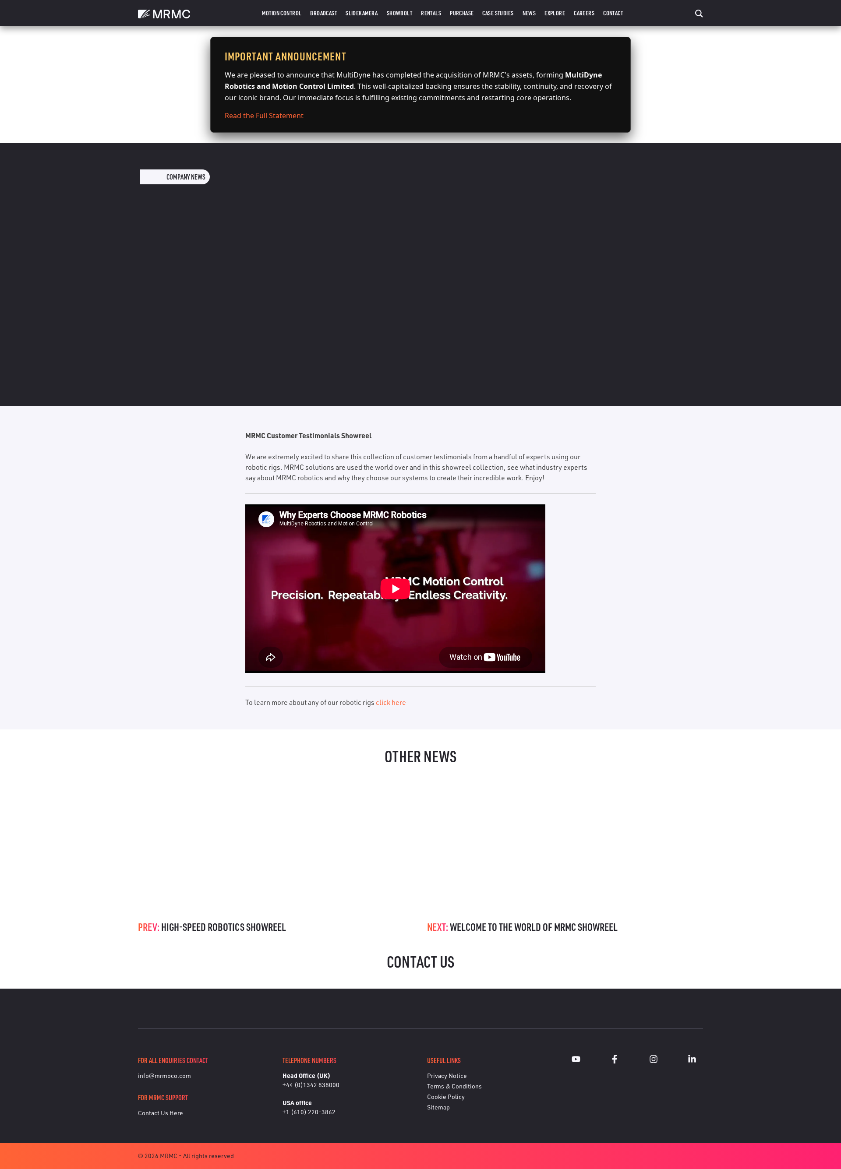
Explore (554, 13)
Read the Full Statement (264, 115)
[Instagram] (653, 1060)
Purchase (462, 13)
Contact (613, 13)
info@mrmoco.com (164, 1075)
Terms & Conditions (454, 1086)
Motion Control (281, 13)
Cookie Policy (446, 1096)
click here (391, 702)
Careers (584, 13)
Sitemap (438, 1107)
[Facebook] (614, 1060)
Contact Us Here (160, 1112)
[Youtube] (576, 1060)
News (529, 13)
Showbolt (399, 13)
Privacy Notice (447, 1075)
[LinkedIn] (692, 1060)
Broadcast (323, 13)
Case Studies (497, 13)
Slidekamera (362, 13)
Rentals (431, 13)
